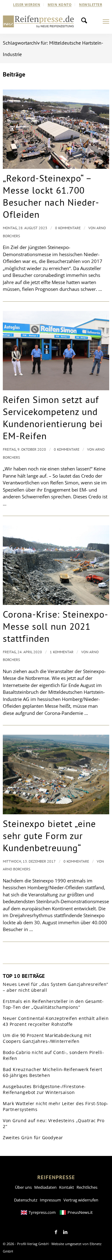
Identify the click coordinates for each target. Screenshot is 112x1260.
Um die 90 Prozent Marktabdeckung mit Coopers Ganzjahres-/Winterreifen (47, 1038)
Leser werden (26, 4)
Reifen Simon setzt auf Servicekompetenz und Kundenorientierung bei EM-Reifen (53, 417)
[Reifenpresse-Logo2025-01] (38, 21)
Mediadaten (45, 1187)
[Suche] (86, 21)
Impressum (50, 1200)
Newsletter (90, 4)
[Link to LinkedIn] (65, 1232)
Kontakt (66, 1187)
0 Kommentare (68, 227)
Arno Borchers (16, 869)
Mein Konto (60, 4)
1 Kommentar (61, 652)
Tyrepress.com (42, 1212)
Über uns (23, 1187)
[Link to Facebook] (56, 1232)
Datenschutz (25, 1200)
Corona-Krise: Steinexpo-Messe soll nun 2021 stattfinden (55, 626)
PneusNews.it (80, 1212)
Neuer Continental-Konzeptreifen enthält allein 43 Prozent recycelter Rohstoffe (56, 1021)
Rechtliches (87, 1187)
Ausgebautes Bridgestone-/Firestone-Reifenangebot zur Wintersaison (44, 1089)
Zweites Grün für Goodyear (33, 1137)
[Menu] (106, 21)
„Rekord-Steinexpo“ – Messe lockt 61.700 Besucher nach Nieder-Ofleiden (51, 196)
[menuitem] (27, 4)
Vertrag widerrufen (80, 1200)
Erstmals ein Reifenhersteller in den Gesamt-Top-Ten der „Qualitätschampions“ (53, 1004)
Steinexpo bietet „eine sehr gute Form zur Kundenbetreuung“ (49, 835)
